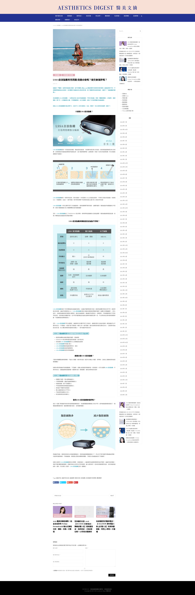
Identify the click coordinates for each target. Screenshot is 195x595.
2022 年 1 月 (123, 286)
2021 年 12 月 (123, 290)
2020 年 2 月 (123, 372)
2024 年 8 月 (123, 174)
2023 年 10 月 (124, 208)
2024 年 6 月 (123, 182)
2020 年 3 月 (123, 368)
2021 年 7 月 (123, 309)
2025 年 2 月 (123, 159)
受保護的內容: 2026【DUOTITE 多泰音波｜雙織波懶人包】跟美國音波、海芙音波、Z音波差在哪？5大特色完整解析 (83, 526)
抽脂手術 (58, 478)
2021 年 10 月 (123, 297)
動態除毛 (124, 104)
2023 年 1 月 (123, 241)
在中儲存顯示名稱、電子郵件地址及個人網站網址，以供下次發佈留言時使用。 (73, 570)
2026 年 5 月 (123, 126)
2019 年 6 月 (123, 387)
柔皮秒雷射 (125, 106)
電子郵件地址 (56, 555)
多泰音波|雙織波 (80, 516)
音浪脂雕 (58, 25)
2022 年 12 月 (123, 245)
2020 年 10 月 (124, 342)
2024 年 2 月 (123, 193)
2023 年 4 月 (123, 230)
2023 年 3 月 (123, 234)
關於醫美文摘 (85, 589)
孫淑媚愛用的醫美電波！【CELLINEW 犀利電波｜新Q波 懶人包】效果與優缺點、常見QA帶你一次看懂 (105, 526)
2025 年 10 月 (123, 129)
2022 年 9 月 (123, 256)
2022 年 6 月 (123, 267)
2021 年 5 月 (123, 316)
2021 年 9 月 (123, 301)
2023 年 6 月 (123, 223)
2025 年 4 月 (123, 152)
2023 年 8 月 (123, 215)
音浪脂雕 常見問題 (68, 75)
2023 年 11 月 (123, 204)
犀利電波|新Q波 (101, 516)
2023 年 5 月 (123, 226)
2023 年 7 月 (123, 219)
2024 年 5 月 (123, 185)
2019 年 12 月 (123, 380)
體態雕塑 (99, 478)
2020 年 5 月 (123, 361)
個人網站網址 (56, 561)
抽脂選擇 (72, 478)
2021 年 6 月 (123, 312)
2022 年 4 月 (123, 275)
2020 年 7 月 (123, 353)
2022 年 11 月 (123, 249)
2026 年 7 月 (123, 122)
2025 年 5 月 (123, 148)
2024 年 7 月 (123, 178)
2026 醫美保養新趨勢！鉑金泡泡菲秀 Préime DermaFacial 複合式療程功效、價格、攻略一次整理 (62, 526)
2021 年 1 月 (123, 331)
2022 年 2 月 (123, 282)
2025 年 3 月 (123, 155)
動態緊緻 (124, 102)
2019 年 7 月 (123, 383)
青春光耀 (124, 98)
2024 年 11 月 (123, 167)
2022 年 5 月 (123, 271)
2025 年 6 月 (123, 144)
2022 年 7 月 (123, 264)
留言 (86, 548)
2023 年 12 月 (123, 200)
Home (54, 25)
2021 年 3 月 (123, 324)
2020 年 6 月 (123, 357)
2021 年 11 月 (123, 294)
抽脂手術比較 (65, 478)
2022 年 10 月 (124, 253)
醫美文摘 (77, 478)
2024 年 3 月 (123, 189)
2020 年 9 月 (123, 346)
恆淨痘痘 (124, 100)
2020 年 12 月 (124, 335)
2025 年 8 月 (123, 137)
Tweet (64, 482)
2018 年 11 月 (123, 394)
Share (56, 482)
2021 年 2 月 (123, 327)
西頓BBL (124, 93)
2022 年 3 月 (123, 279)
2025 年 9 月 (123, 133)
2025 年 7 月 (123, 140)
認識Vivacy (125, 96)
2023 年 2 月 (123, 238)
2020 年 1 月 (123, 376)
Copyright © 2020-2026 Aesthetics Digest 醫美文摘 (97, 591)
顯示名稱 (55, 548)
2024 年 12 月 (124, 163)
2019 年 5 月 (123, 391)
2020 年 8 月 (123, 350)
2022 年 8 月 (123, 260)
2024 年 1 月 (123, 197)
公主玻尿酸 (125, 108)
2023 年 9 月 (123, 211)
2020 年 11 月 (123, 338)
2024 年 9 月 (123, 170)
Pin (77, 482)
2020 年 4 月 (123, 365)
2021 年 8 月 (123, 305)
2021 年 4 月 (123, 320)
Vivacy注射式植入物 (127, 111)
